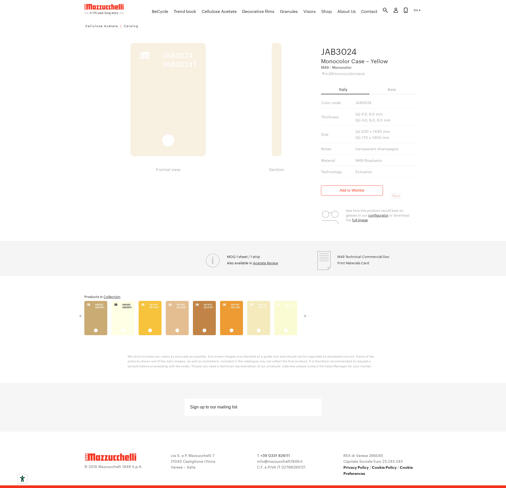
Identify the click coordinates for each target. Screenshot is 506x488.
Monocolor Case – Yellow (354, 61)
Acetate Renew (265, 262)
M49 (325, 67)
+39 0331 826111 (275, 455)
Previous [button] (80, 315)
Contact (369, 11)
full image (360, 219)
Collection (112, 296)
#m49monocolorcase (343, 73)
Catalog (131, 26)
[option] (97, 318)
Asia (391, 89)
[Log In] (395, 11)
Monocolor (342, 67)
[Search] (385, 11)
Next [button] (305, 315)
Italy (343, 89)
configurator (378, 215)
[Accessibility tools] (22, 479)
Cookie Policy (384, 467)
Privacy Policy (356, 467)
